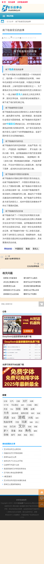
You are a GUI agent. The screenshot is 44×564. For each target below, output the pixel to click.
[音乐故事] (22, 8)
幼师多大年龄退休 (10, 278)
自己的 (13, 426)
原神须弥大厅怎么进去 (11, 290)
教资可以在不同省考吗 (32, 282)
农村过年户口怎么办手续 (13, 461)
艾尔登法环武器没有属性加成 (15, 480)
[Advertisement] (22, 542)
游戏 (21, 416)
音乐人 (19, 94)
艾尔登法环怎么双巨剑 (12, 449)
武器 (6, 417)
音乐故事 (11, 2)
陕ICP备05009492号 (33, 506)
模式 (32, 413)
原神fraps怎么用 (10, 457)
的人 (37, 422)
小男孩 (22, 517)
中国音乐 (10, 123)
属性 (36, 405)
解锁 (35, 431)
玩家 (24, 421)
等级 (5, 426)
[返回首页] (41, 492)
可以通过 (14, 405)
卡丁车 (6, 405)
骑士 (31, 435)
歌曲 (11, 69)
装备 (13, 430)
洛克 (13, 417)
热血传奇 (8, 421)
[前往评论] (41, 498)
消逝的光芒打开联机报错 (13, 453)
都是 (25, 435)
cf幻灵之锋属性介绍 (10, 282)
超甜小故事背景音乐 (12, 258)
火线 (30, 417)
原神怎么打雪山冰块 (31, 290)
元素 (18, 401)
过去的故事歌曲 (33, 266)
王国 (17, 422)
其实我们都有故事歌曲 (32, 286)
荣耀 (35, 426)
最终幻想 (24, 413)
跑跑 (19, 435)
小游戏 (29, 405)
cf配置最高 (8, 476)
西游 (20, 430)
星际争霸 (15, 413)
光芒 (25, 400)
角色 (28, 430)
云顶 (5, 401)
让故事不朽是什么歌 (11, 464)
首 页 (4, 2)
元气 (11, 401)
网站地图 (16, 506)
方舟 (6, 413)
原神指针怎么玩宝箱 (11, 294)
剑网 (31, 401)
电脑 (31, 422)
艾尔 (22, 425)
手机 (11, 409)
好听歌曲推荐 (22, 2)
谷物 (6, 434)
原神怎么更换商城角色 (12, 484)
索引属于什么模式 (30, 278)
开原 (5, 409)
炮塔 (37, 418)
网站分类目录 (36, 503)
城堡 (22, 405)
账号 (13, 434)
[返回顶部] (41, 504)
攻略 (25, 408)
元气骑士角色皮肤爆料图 (13, 472)
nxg (9, 38)
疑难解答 (23, 506)
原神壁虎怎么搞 (9, 286)
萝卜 (6, 430)
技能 (18, 408)
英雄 (29, 426)
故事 (32, 409)
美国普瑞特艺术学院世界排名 (15, 468)
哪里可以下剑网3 (30, 294)
